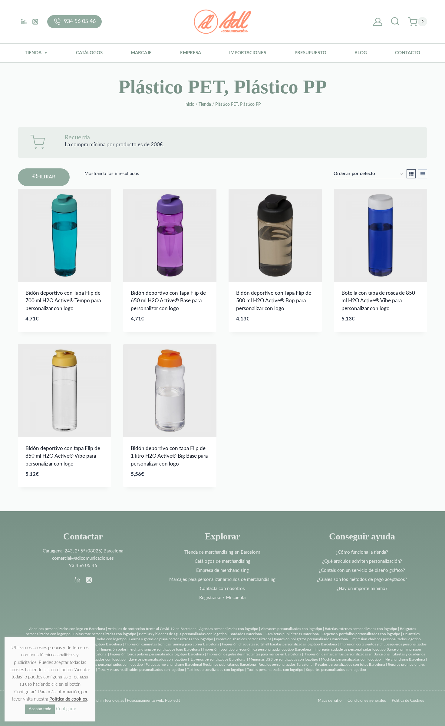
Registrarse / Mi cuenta (222, 597)
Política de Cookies (408, 701)
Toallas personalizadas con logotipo (275, 669)
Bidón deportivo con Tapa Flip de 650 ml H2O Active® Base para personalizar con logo (168, 300)
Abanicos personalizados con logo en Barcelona (67, 629)
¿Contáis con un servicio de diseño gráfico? (362, 570)
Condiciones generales (367, 701)
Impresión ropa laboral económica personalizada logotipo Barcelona (257, 649)
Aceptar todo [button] (40, 709)
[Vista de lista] (422, 173)
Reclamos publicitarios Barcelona (229, 664)
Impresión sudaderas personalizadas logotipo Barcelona (359, 649)
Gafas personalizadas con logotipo (99, 639)
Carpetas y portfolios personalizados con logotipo (360, 634)
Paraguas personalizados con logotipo (113, 664)
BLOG (360, 53)
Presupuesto (310, 53)
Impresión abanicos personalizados (244, 639)
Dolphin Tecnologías (107, 701)
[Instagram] (35, 21)
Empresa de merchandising (222, 570)
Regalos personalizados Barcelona (285, 664)
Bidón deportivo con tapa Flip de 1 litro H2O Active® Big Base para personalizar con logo (169, 456)
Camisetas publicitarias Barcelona (292, 634)
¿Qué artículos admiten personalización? (362, 561)
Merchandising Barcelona (404, 659)
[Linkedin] (23, 21)
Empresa (190, 53)
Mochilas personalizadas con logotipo (351, 659)
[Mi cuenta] (377, 22)
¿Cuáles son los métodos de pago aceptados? (362, 579)
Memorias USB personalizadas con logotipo (283, 659)
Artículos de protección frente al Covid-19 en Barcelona (152, 629)
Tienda (33, 53)
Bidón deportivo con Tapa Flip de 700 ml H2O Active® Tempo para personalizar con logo (63, 300)
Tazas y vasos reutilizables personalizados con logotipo (141, 669)
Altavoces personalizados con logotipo (291, 629)
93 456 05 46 (83, 565)
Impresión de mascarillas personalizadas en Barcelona (347, 654)
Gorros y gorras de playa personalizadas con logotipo (171, 639)
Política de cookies (68, 699)
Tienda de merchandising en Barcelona (222, 552)
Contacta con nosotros (222, 588)
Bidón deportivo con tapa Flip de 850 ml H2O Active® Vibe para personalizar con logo (62, 456)
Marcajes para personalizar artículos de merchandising (222, 579)
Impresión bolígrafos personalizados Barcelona (311, 639)
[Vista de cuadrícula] (411, 173)
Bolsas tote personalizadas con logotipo (104, 634)
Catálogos (89, 53)
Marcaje (141, 53)
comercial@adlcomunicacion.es (83, 558)
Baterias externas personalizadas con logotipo (361, 629)
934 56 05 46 (80, 21)
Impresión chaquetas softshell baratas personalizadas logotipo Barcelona (279, 644)
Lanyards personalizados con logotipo (96, 659)
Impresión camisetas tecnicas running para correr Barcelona (172, 644)
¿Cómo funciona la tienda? (362, 552)
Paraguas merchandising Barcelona (173, 664)
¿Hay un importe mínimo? (362, 588)
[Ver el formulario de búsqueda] (395, 22)
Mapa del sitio (329, 701)
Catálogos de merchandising (222, 561)
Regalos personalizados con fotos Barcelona (350, 664)
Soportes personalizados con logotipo (336, 669)
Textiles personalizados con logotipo (215, 669)
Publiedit (172, 701)
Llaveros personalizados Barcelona (218, 659)
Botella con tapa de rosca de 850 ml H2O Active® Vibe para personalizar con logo (378, 300)
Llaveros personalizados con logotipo (157, 659)
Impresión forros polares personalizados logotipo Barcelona (157, 654)
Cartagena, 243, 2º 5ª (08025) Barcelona (83, 551)
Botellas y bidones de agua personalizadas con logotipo (183, 634)
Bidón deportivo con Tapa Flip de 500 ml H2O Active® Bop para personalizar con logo (273, 300)
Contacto (407, 53)
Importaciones (247, 53)
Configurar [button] (66, 709)
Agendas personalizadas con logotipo (228, 629)
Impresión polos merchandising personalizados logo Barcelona (150, 649)
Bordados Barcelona (245, 634)
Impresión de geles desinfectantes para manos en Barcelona (254, 654)
